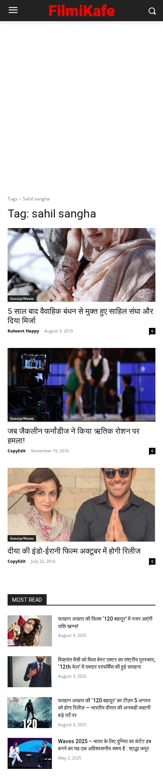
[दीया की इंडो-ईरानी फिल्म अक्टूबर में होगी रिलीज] (81, 505)
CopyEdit (17, 450)
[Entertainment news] (81, 9)
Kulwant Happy (23, 331)
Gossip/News (22, 298)
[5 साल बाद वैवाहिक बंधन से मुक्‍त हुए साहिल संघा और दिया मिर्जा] (81, 265)
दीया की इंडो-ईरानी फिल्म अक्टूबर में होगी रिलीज (74, 551)
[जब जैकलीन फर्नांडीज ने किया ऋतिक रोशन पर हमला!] (81, 385)
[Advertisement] (81, 106)
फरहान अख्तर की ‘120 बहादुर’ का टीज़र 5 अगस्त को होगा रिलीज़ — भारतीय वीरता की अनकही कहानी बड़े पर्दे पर (104, 707)
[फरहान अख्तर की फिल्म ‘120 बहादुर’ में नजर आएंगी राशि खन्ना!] (30, 630)
